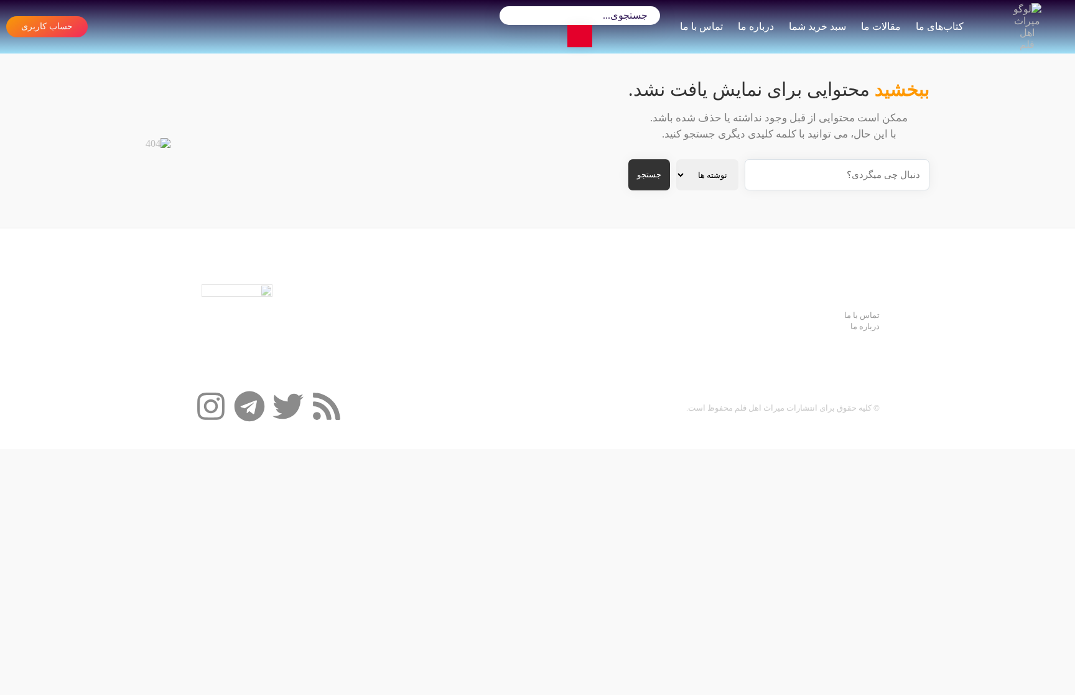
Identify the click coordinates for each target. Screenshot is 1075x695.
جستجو (649, 174)
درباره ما (756, 26)
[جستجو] (579, 36)
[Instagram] (210, 406)
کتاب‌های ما (940, 26)
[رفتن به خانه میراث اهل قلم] (1027, 26)
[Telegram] (249, 406)
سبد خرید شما (817, 26)
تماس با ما (701, 26)
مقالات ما (881, 26)
